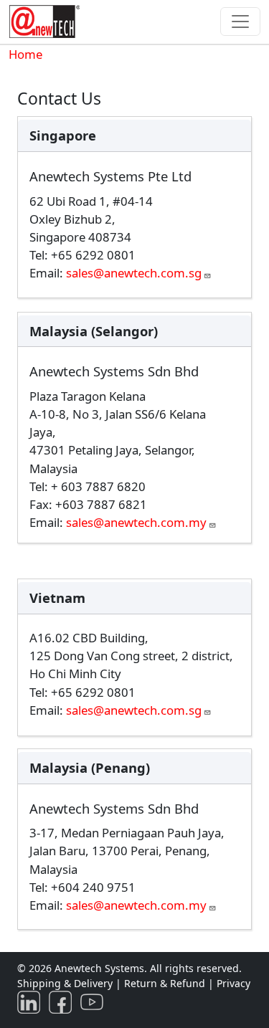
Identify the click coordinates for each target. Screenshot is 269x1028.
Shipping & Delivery (65, 983)
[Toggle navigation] (240, 21)
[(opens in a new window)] (31, 1001)
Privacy (233, 983)
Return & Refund (166, 983)
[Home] (47, 21)
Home (25, 54)
